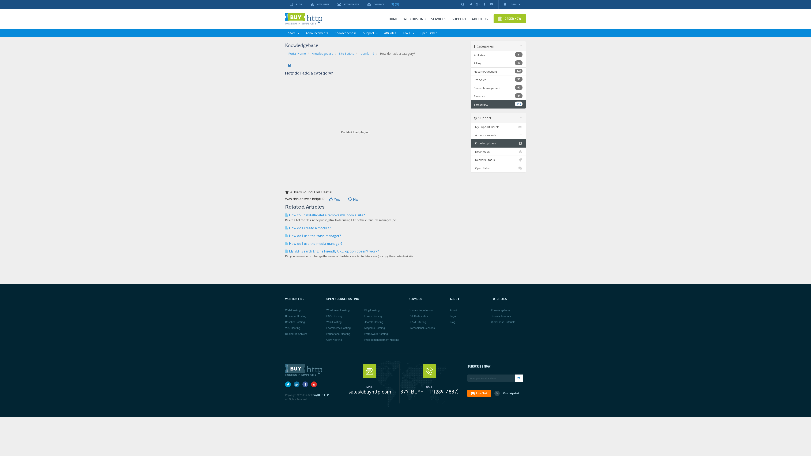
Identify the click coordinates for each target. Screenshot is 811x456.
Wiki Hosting (334, 322)
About (453, 310)
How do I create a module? (309, 228)
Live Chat (481, 393)
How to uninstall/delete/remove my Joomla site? (326, 215)
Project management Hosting (381, 340)
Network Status (484, 160)
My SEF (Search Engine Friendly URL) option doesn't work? (333, 251)
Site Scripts (346, 54)
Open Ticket (428, 33)
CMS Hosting (334, 316)
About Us (480, 19)
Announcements (317, 33)
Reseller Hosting (295, 322)
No (355, 199)
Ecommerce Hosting (338, 328)
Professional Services (422, 328)
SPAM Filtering (417, 322)
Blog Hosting (372, 310)
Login (513, 4)
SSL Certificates (418, 316)
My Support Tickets (486, 127)
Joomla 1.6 (367, 54)
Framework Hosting (376, 334)
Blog (299, 4)
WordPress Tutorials (503, 322)
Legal (453, 316)
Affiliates (323, 4)
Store (292, 33)
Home (393, 19)
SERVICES (438, 19)
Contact (379, 4)
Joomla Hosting (373, 322)
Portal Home (297, 54)
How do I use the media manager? (315, 244)
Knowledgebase (346, 33)
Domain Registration (421, 310)
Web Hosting (414, 19)
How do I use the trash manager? (314, 236)
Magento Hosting (374, 328)
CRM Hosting (334, 340)
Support (369, 33)
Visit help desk (511, 393)
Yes (336, 199)
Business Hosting (295, 316)
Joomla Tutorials (501, 316)
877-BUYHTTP (351, 4)
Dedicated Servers (296, 334)
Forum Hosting (373, 316)
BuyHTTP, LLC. (321, 395)
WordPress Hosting (338, 310)
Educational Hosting (338, 334)
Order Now (513, 18)
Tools (407, 33)
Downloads (482, 151)
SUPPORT (459, 19)
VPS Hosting (292, 328)
